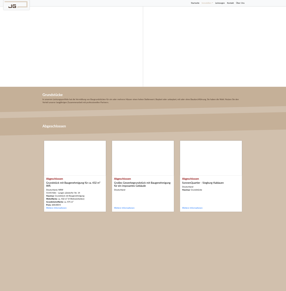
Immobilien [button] (206, 3)
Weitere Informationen (56, 208)
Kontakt (230, 3)
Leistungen (220, 3)
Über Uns (240, 3)
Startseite (195, 3)
